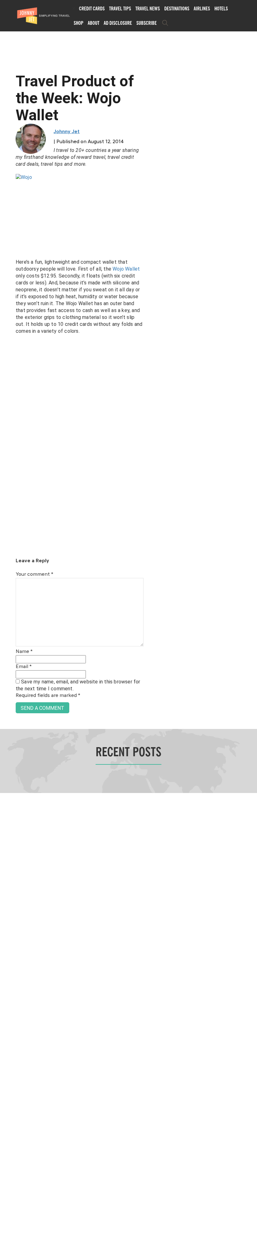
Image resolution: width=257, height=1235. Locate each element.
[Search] (165, 23)
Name (24, 651)
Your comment (34, 574)
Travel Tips (120, 8)
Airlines (202, 8)
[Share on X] (7, 610)
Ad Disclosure (118, 23)
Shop (78, 23)
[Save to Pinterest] (7, 625)
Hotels (221, 8)
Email (24, 666)
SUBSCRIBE (146, 23)
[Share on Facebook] (7, 596)
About (93, 23)
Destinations (176, 8)
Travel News (147, 8)
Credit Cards (92, 8)
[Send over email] (7, 639)
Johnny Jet (67, 131)
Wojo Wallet (126, 269)
